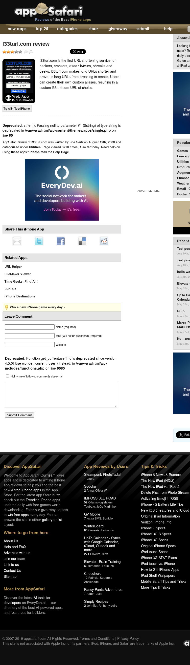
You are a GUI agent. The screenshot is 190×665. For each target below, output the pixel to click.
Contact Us (12, 570)
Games (182, 150)
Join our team (14, 558)
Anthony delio (108, 605)
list (60, 519)
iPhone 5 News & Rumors (161, 474)
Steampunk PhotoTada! (102, 474)
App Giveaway (118, 29)
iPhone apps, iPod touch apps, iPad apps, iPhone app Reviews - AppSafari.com (59, 9)
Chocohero (92, 573)
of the (63, 19)
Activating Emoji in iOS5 (159, 498)
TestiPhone (22, 108)
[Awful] (4, 52)
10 (86, 577)
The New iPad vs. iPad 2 (160, 486)
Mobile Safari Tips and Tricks (163, 581)
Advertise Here (149, 190)
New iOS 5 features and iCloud (165, 510)
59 (86, 502)
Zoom (26, 52)
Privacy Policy (128, 638)
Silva (105, 554)
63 (86, 565)
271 (86, 554)
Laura (91, 478)
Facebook (60, 241)
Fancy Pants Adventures (103, 589)
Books (182, 194)
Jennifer (92, 605)
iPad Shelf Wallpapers (158, 575)
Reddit (104, 241)
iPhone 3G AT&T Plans (159, 557)
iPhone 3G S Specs (156, 533)
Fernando (107, 530)
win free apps (18, 514)
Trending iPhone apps (43, 499)
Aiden (91, 593)
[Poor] (8, 52)
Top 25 (42, 29)
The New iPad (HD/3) (157, 480)
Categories (67, 29)
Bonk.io (108, 518)
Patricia (93, 577)
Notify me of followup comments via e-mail (37, 376)
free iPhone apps (27, 489)
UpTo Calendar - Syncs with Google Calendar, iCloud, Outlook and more (102, 543)
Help (168, 29)
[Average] (12, 52)
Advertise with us (17, 552)
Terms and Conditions (97, 638)
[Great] (16, 52)
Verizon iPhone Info (156, 522)
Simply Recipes (96, 601)
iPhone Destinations (19, 296)
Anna (90, 490)
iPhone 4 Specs (153, 527)
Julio (99, 593)
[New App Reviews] (17, 29)
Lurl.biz (10, 288)
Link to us (11, 564)
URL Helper (13, 266)
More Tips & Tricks (155, 587)
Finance (183, 177)
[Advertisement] (148, 111)
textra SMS (94, 518)
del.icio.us (82, 241)
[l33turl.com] (18, 81)
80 (86, 530)
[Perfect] (20, 52)
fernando (94, 565)
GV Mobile (92, 514)
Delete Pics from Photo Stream (165, 492)
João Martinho (106, 506)
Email (181, 188)
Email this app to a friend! (17, 241)
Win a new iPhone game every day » (37, 307)
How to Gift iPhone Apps (160, 569)
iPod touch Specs (154, 551)
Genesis (93, 530)
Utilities (35, 147)
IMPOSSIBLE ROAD (100, 498)
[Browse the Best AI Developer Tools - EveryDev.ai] (62, 190)
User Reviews (31, 52)
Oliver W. (101, 490)
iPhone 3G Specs (154, 539)
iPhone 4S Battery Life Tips (162, 504)
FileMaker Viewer (17, 273)
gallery (47, 519)
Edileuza (108, 565)
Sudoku (90, 486)
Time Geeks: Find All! (21, 281)
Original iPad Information (160, 516)
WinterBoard (94, 525)
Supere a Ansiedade (98, 579)
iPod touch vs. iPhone (158, 563)
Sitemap (10, 576)
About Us (11, 540)
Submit (143, 29)
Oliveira (95, 554)
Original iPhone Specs (158, 545)
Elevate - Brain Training (102, 561)
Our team (48, 475)
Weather (183, 183)
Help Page (61, 151)
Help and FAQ (15, 546)
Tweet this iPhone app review (39, 241)
